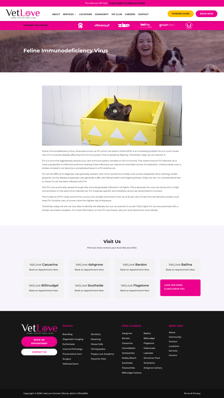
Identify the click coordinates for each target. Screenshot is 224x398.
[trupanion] (189, 28)
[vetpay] (145, 28)
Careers (130, 14)
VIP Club (116, 14)
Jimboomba (128, 353)
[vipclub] (80, 28)
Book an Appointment (39, 342)
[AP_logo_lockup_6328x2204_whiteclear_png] (102, 28)
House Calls (97, 344)
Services (68, 14)
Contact (143, 14)
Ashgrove (127, 333)
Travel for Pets (98, 359)
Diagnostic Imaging (73, 339)
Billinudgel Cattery (132, 373)
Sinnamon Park (152, 358)
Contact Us (39, 352)
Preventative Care (72, 354)
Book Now (206, 13)
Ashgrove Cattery (153, 368)
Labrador (148, 353)
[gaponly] (167, 28)
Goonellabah (128, 348)
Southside (127, 363)
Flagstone (149, 343)
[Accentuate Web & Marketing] (78, 393)
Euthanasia (69, 344)
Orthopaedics (98, 349)
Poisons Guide (181, 13)
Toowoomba (128, 368)
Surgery (67, 359)
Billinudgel (149, 338)
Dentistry (96, 334)
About (56, 14)
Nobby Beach (129, 358)
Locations (85, 14)
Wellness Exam (71, 364)
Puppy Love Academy (102, 354)
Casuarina (127, 343)
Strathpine (149, 363)
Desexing (96, 339)
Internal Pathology (72, 349)
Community (102, 14)
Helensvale (149, 348)
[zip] (124, 28)
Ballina (147, 333)
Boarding (67, 334)
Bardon (126, 338)
